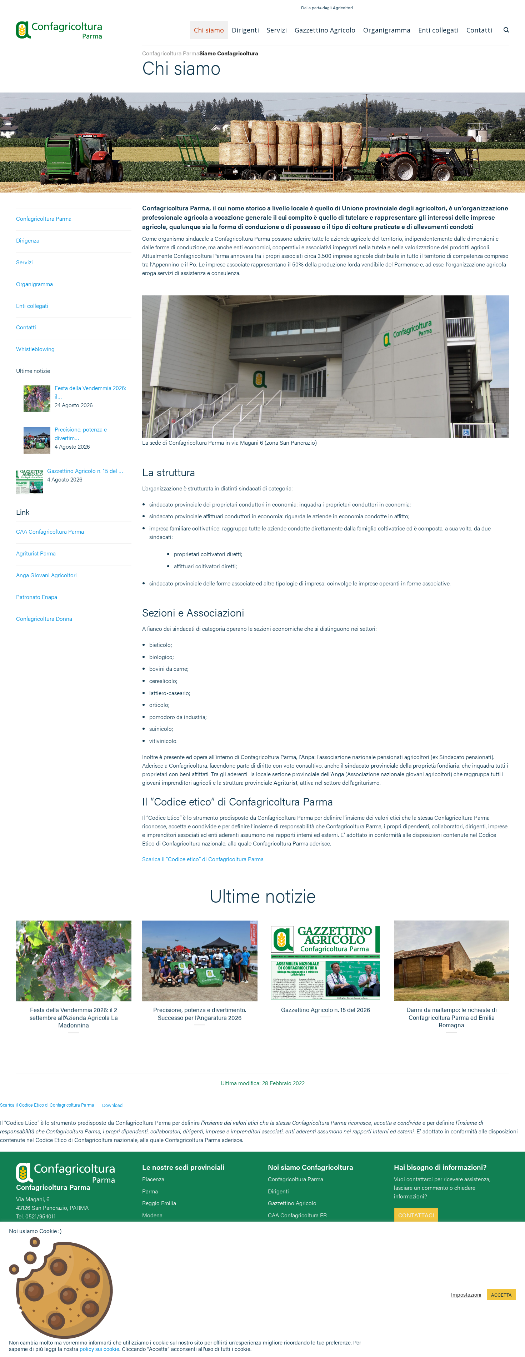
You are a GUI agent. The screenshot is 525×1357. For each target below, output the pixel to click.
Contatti (26, 327)
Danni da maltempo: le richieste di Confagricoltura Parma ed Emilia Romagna (451, 1017)
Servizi (24, 262)
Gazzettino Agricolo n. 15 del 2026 (325, 1010)
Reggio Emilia (159, 1203)
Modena (152, 1215)
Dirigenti (278, 1191)
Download (112, 1105)
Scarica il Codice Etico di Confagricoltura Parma (47, 1105)
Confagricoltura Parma (43, 218)
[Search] (506, 30)
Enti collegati (32, 305)
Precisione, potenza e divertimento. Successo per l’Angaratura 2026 (199, 1014)
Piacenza (153, 1179)
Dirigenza (27, 240)
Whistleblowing (35, 349)
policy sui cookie (99, 1348)
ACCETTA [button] (501, 1294)
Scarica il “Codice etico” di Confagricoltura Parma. (203, 859)
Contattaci (416, 1215)
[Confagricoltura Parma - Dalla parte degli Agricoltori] (59, 30)
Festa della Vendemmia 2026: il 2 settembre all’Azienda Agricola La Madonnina (74, 1017)
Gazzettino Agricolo (292, 1203)
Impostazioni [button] (466, 1294)
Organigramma (34, 284)
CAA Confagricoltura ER (297, 1215)
